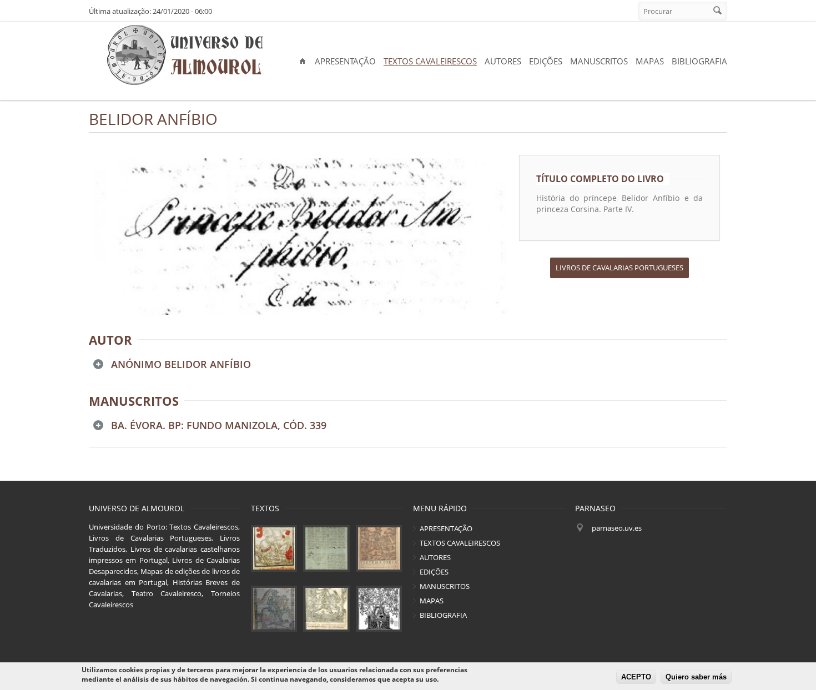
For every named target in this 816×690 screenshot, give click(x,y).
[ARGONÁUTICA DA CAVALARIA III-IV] (326, 548)
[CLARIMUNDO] (379, 608)
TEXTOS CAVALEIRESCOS (430, 61)
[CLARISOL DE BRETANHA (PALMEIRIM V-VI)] (274, 608)
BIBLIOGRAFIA (699, 61)
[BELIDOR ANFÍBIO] (301, 236)
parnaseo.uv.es (617, 528)
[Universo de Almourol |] (184, 55)
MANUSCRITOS (599, 61)
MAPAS (650, 61)
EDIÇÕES (545, 61)
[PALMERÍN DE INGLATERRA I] (274, 548)
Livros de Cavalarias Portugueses (619, 268)
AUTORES (503, 61)
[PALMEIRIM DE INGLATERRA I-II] (326, 608)
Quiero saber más (696, 677)
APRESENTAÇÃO (345, 61)
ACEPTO (636, 677)
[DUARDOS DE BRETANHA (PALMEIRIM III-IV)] (379, 548)
